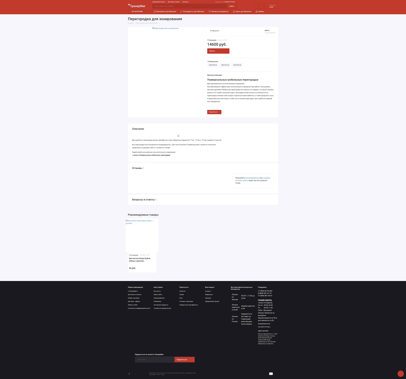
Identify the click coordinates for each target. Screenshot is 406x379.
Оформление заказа (212, 301)
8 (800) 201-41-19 (264, 293)
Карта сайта (158, 294)
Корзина (208, 298)
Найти (232, 6)
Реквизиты (157, 301)
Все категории (137, 11)
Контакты (185, 2)
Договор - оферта (134, 301)
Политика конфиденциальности (139, 308)
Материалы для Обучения (166, 11)
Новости (182, 291)
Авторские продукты (161, 305)
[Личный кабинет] (256, 6)
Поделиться (213, 112)
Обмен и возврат (134, 298)
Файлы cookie (132, 305)
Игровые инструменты (219, 11)
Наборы (261, 11)
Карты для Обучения (243, 11)
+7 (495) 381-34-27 (265, 296)
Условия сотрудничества (162, 308)
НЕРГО (267, 30)
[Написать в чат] (401, 374)
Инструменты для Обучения (193, 11)
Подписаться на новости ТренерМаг (149, 354)
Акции (181, 294)
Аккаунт (208, 291)
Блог (181, 298)
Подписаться (182, 360)
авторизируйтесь (252, 178)
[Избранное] (261, 6)
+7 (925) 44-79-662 (225, 2)
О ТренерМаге (133, 291)
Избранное (209, 294)
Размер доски (213, 61)
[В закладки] (152, 221)
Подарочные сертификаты (188, 305)
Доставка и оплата (174, 2)
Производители (159, 298)
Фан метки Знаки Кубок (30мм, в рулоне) (139, 259)
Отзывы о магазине (186, 301)
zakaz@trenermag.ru (158, 2)
